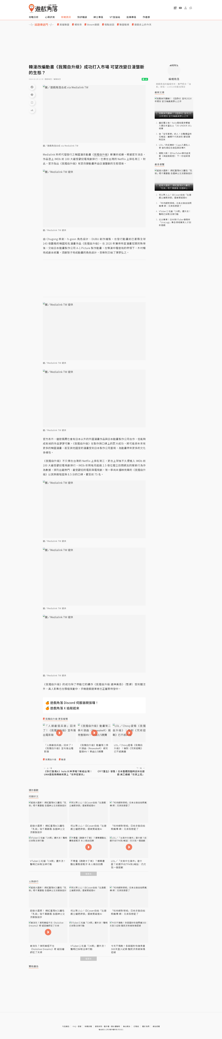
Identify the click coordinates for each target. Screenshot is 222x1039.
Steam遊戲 (93, 24)
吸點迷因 (109, 24)
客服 (79, 1026)
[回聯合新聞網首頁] (31, 8)
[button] (190, 7)
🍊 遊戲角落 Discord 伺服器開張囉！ (72, 702)
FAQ (74, 1026)
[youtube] (180, 7)
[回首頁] (43, 8)
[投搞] (175, 7)
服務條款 (98, 1026)
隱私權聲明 (115, 1026)
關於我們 (145, 1026)
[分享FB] (32, 87)
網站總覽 (156, 1026)
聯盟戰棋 (124, 24)
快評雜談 (82, 17)
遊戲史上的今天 (142, 24)
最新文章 (159, 92)
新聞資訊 (66, 17)
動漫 (63, 759)
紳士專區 (98, 17)
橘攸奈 (78, 24)
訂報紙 (136, 1026)
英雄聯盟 (64, 24)
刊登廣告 (66, 1026)
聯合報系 (126, 1026)
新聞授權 (88, 1026)
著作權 (106, 1026)
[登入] (185, 8)
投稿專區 (131, 17)
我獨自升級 (50, 759)
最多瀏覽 (159, 164)
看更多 (88, 873)
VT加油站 (115, 17)
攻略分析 (34, 17)
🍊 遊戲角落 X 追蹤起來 (62, 708)
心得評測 (50, 17)
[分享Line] (32, 94)
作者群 (146, 17)
